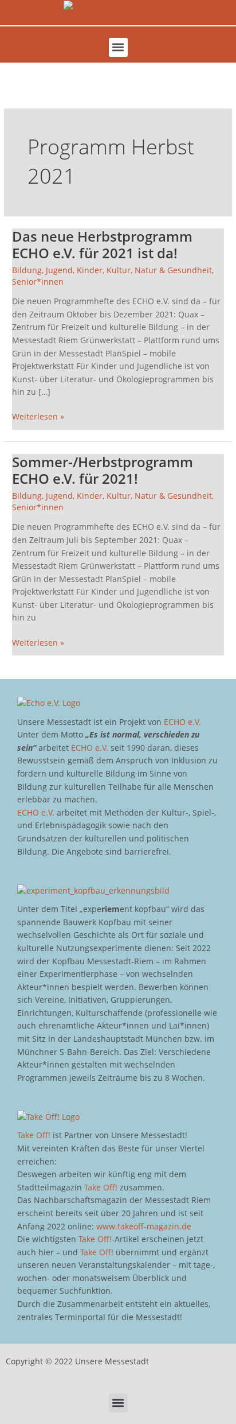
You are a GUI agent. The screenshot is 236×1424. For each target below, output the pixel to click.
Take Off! (33, 1135)
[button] (118, 47)
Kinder (90, 270)
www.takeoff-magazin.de (143, 1226)
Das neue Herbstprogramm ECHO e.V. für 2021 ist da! (102, 244)
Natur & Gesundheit (173, 270)
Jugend (59, 270)
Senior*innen (38, 281)
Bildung (27, 270)
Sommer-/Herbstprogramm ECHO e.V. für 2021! (102, 470)
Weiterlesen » (38, 416)
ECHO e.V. (182, 721)
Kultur (119, 270)
